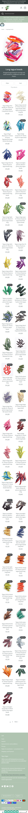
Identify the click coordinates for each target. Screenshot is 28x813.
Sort (20, 83)
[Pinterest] (12, 786)
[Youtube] (7, 786)
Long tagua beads (9, 29)
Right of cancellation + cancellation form (12, 749)
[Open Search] (2, 13)
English (18, 795)
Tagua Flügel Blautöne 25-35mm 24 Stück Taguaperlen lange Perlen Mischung (7, 137)
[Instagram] (10, 786)
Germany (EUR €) (7, 795)
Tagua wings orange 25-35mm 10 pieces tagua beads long (7, 681)
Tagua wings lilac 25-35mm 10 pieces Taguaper (20, 245)
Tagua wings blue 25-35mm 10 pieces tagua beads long (7, 164)
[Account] (21, 7)
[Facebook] (5, 786)
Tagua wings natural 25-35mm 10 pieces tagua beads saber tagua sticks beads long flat (20, 108)
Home (2, 29)
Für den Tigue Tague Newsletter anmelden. (13, 775)
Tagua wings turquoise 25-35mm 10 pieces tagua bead (20, 135)
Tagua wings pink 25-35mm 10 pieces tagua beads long (7, 435)
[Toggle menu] (2, 7)
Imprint (3, 741)
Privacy (3, 746)
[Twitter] (2, 786)
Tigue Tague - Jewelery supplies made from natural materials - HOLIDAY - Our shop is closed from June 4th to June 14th (14, 19)
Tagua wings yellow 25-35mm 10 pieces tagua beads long (7, 273)
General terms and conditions (9, 744)
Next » (16, 722)
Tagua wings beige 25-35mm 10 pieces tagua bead (20, 406)
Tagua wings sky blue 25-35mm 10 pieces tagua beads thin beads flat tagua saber (21, 654)
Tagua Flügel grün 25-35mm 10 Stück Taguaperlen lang (7, 354)
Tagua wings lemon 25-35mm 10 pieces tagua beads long (20, 462)
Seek (2, 739)
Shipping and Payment (7, 751)
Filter (7, 83)
